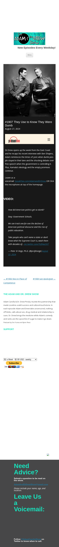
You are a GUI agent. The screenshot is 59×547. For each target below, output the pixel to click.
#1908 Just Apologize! (44, 278)
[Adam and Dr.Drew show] (29, 39)
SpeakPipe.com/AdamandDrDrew (30, 181)
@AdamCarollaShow (31, 539)
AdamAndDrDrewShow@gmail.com (31, 484)
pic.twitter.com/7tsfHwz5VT (36, 244)
